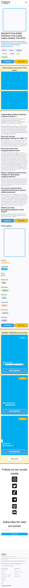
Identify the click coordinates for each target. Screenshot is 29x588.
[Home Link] (5, 2)
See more (14, 459)
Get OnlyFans (14, 371)
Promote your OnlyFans (18, 571)
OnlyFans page (16, 215)
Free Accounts (3, 573)
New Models (3, 578)
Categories (7, 185)
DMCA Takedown (17, 576)
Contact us (16, 573)
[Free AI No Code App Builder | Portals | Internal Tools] (6, 585)
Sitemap (2, 581)
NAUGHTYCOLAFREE (11, 33)
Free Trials (3, 571)
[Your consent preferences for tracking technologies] (1, 441)
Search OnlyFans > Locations (6, 576)
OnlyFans (7, 61)
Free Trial (21, 61)
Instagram (14, 216)
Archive (2, 583)
